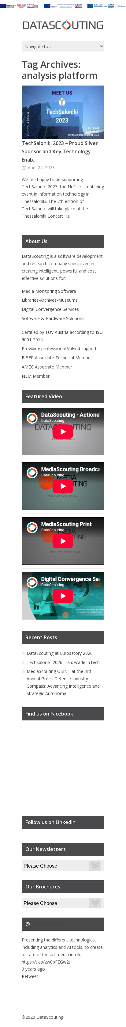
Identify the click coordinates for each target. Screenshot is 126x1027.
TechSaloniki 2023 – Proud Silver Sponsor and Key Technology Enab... (60, 151)
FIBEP (28, 358)
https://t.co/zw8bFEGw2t (46, 962)
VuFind (73, 348)
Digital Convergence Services (50, 309)
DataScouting (35, 256)
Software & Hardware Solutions (53, 318)
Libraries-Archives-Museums (50, 300)
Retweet (30, 976)
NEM (26, 376)
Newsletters (34, 864)
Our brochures (36, 901)
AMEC (28, 367)
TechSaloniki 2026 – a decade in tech (63, 662)
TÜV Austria (57, 332)
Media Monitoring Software (49, 291)
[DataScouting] (63, 26)
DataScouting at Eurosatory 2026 (60, 653)
